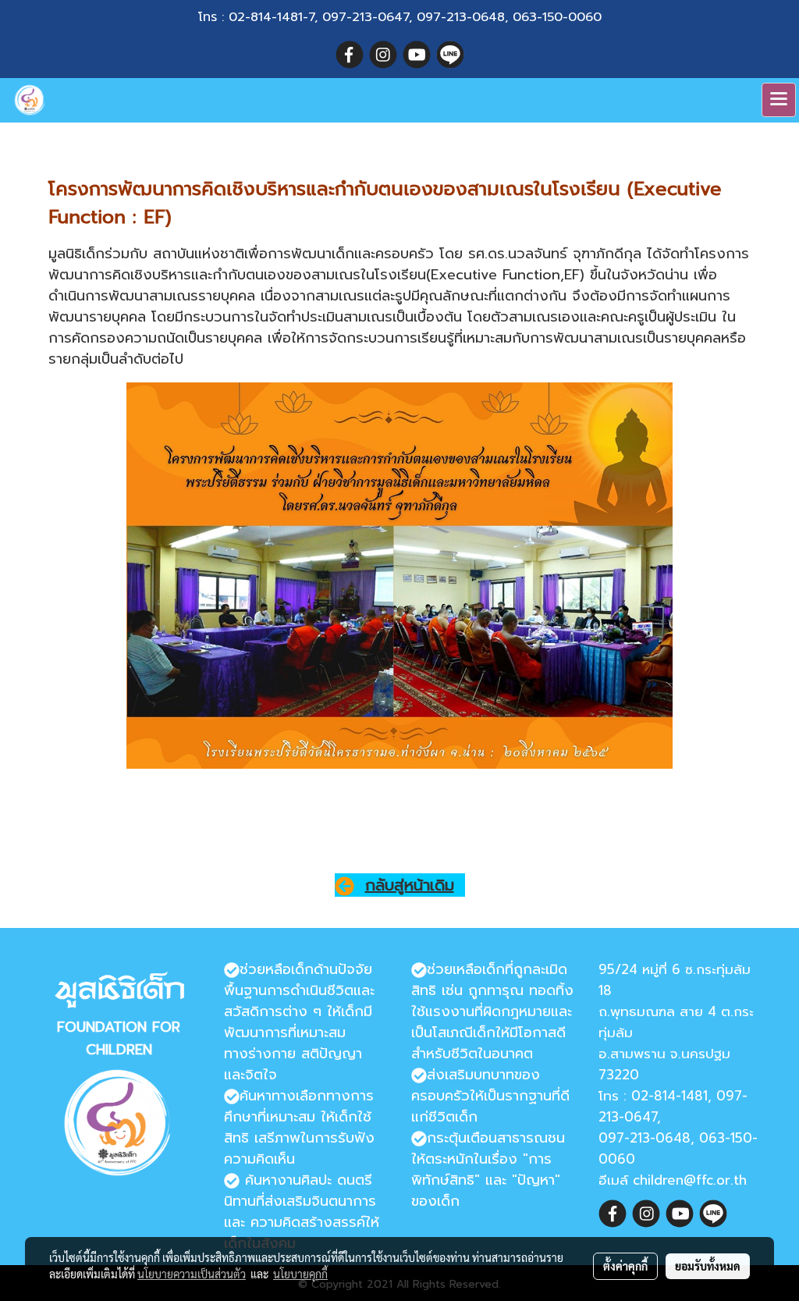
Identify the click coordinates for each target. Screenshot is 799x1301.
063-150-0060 (557, 17)
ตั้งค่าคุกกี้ (625, 1266)
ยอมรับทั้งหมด (707, 1266)
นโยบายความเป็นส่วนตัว (191, 1274)
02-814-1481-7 (271, 17)
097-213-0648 (461, 17)
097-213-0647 (365, 17)
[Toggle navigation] (779, 100)
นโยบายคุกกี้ (300, 1274)
